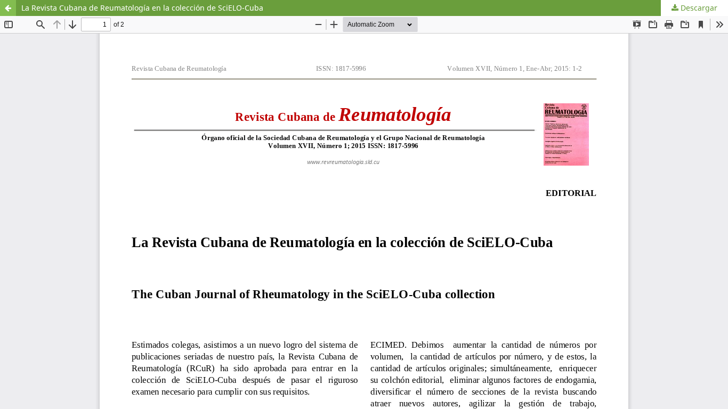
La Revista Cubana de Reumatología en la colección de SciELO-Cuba (142, 8)
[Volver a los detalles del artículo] (8, 8)
